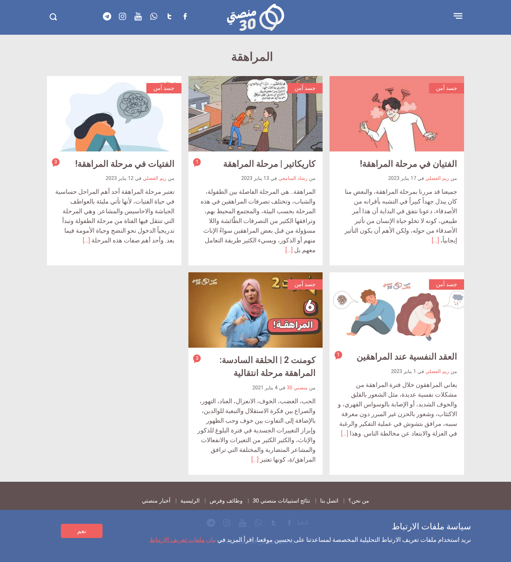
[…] (435, 240)
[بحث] (53, 17)
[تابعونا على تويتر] (169, 16)
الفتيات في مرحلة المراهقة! (125, 164)
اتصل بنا (329, 500)
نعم (81, 531)
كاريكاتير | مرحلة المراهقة (269, 164)
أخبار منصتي (156, 500)
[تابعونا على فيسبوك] (185, 16)
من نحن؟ (358, 500)
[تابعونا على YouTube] (138, 16)
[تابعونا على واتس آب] (154, 16)
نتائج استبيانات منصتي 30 (281, 500)
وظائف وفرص (226, 500)
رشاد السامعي (293, 178)
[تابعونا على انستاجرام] (122, 16)
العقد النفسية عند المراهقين (407, 357)
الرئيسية (190, 500)
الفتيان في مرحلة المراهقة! (408, 164)
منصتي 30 (297, 388)
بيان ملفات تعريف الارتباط (182, 539)
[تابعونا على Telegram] (107, 16)
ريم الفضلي (437, 178)
